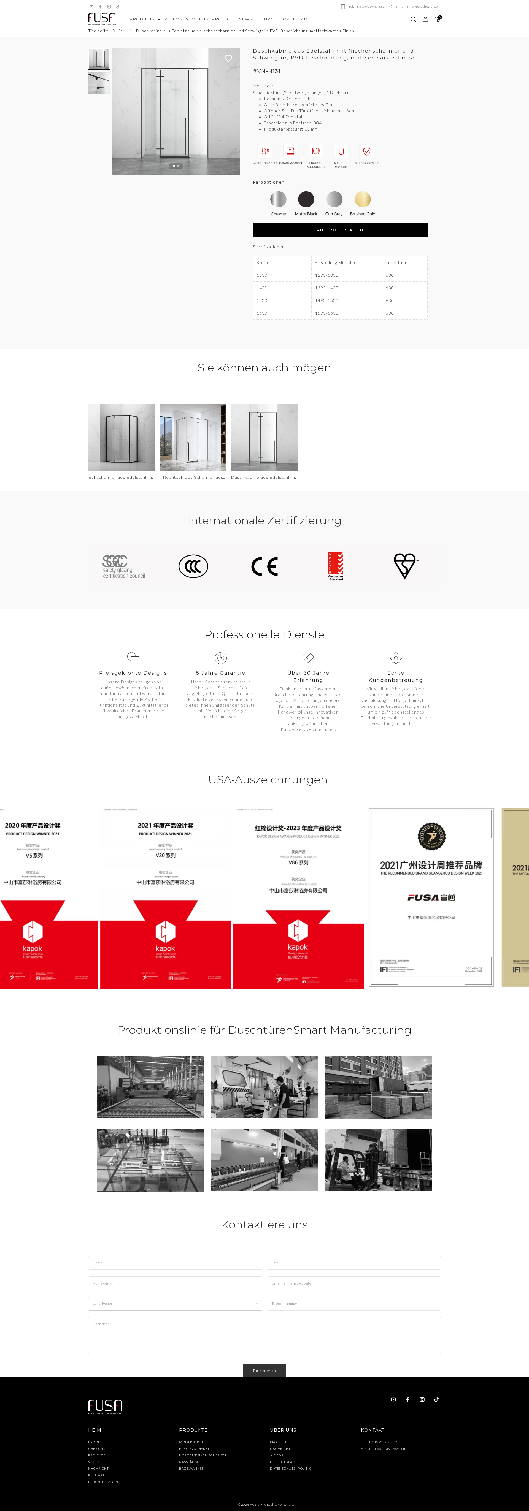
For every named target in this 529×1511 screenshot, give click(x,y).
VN (122, 30)
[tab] (174, 166)
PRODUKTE (97, 1442)
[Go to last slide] (119, 111)
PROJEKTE (96, 1455)
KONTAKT (96, 1475)
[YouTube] (91, 6)
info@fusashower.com (389, 1449)
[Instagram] (109, 6)
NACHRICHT (98, 1468)
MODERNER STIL (192, 1442)
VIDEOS (94, 1462)
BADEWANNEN (191, 1468)
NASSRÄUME (189, 1462)
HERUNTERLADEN (103, 1482)
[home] (102, 19)
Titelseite (98, 30)
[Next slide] (232, 111)
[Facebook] (100, 6)
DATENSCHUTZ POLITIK (290, 1468)
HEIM (94, 1430)
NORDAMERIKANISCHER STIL (203, 1455)
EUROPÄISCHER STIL (195, 1449)
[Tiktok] (118, 6)
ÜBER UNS (96, 1449)
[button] (99, 59)
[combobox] (93, 1306)
